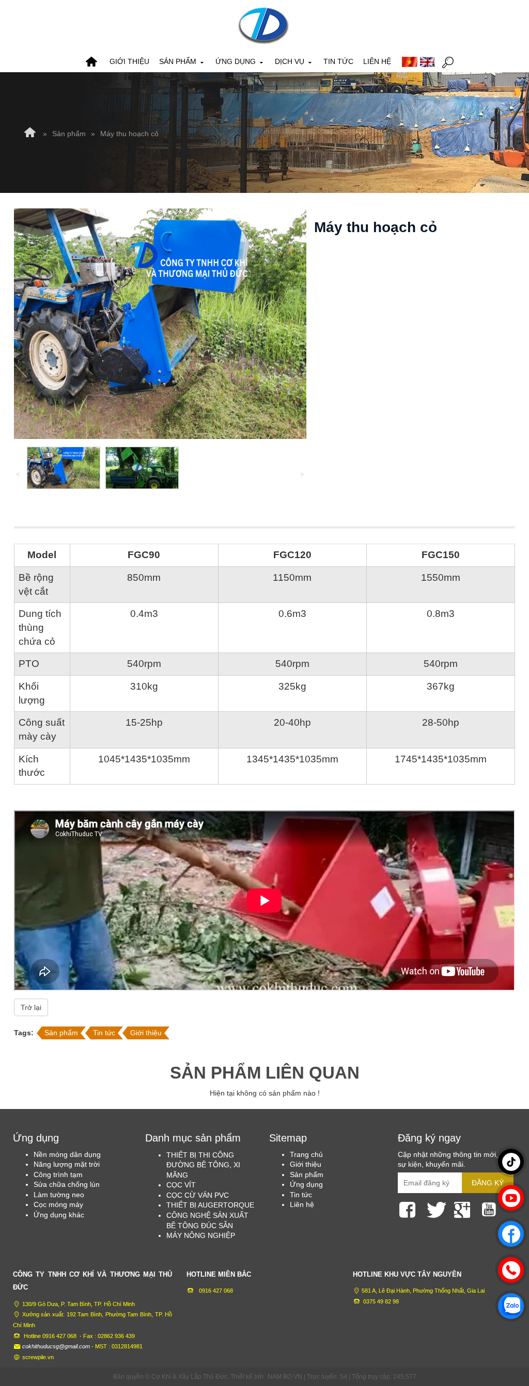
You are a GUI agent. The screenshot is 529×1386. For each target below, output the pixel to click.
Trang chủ (91, 62)
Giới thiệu (129, 61)
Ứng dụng (236, 61)
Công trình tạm (58, 1174)
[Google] (463, 1208)
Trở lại (31, 1007)
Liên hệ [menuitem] (302, 1204)
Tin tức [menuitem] (301, 1195)
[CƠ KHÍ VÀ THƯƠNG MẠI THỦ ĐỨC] (263, 26)
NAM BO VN (285, 1376)
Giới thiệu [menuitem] (305, 1164)
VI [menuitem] (409, 62)
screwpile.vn (38, 1357)
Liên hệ (377, 61)
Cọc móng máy (58, 1204)
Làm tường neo (59, 1195)
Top (504, 1337)
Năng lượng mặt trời (67, 1164)
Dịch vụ (290, 61)
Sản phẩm (178, 61)
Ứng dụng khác (59, 1215)
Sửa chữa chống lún (67, 1184)
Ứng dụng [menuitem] (306, 1184)
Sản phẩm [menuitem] (306, 1174)
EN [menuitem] (427, 62)
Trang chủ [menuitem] (306, 1154)
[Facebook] (409, 1208)
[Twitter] (436, 1208)
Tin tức (338, 61)
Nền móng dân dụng (67, 1154)
